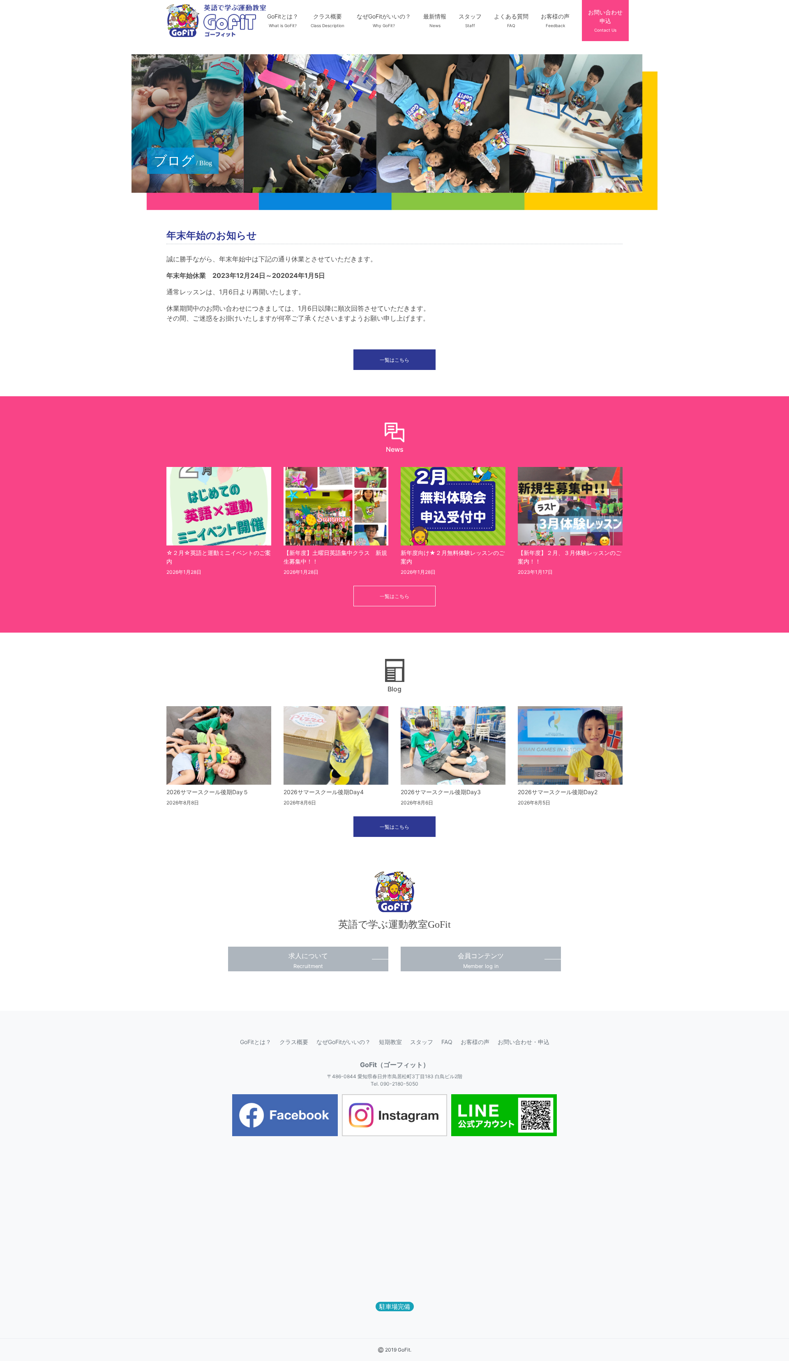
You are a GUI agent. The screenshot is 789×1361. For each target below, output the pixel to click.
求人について (308, 960)
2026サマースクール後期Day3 (441, 791)
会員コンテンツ (481, 960)
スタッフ (421, 1041)
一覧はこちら (394, 360)
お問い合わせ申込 (605, 20)
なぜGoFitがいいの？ (343, 1041)
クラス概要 (293, 1041)
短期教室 (390, 1041)
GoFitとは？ (255, 1041)
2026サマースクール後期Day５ (207, 791)
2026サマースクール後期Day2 (558, 791)
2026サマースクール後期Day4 (324, 791)
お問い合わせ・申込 (523, 1041)
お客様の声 (475, 1041)
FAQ (446, 1041)
